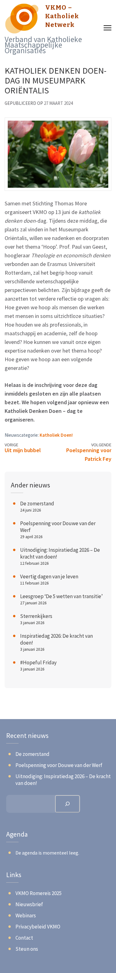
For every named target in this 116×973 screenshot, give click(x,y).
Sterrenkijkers (36, 616)
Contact (24, 937)
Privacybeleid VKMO (37, 926)
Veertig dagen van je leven (49, 576)
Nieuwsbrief (29, 904)
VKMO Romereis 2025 (38, 893)
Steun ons (26, 948)
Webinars (25, 915)
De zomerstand (37, 503)
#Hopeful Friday (38, 662)
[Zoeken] (67, 803)
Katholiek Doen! (56, 435)
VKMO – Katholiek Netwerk (62, 16)
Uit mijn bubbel (23, 450)
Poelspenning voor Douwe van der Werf (58, 765)
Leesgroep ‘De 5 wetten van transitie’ (61, 596)
